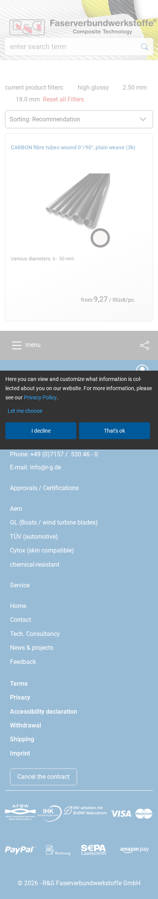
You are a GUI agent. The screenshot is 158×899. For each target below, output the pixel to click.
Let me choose (25, 411)
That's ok (114, 431)
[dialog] (79, 449)
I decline (41, 431)
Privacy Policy (40, 397)
